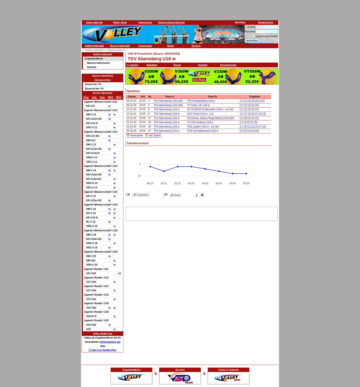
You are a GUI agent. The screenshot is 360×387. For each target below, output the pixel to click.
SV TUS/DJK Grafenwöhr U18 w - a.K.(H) (210, 109)
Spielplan (151, 65)
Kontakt (203, 65)
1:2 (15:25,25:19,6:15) (252, 100)
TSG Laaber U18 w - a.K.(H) (203, 126)
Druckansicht (228, 65)
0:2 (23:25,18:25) (249, 130)
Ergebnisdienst (94, 58)
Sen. (102, 97)
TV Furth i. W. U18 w (198, 105)
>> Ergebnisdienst (114, 50)
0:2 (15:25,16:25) (249, 105)
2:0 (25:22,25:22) (249, 118)
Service (196, 45)
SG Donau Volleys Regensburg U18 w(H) (210, 118)
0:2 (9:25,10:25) (249, 122)
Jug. (94, 97)
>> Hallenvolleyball (93, 50)
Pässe (177, 65)
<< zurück (132, 65)
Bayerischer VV (94, 88)
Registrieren (265, 22)
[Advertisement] (201, 213)
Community (145, 45)
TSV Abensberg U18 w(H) (168, 100)
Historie (91, 67)
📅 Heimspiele (134, 135)
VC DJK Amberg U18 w (200, 122)
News (170, 45)
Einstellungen (202, 194)
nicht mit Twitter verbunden (165, 195)
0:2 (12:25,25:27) (249, 109)
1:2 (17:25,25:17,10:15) (253, 113)
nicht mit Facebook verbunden (127, 195)
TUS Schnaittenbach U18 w (202, 130)
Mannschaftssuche (98, 63)
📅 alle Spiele (153, 135)
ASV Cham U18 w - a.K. (200, 113)
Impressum (145, 22)
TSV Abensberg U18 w (166, 109)
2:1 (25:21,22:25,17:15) (253, 126)
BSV (118, 97)
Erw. (86, 97)
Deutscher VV (93, 84)
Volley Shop (120, 22)
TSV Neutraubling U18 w (201, 100)
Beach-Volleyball (120, 45)
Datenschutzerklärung (171, 22)
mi (119, 273)
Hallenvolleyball (94, 45)
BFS (110, 97)
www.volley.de (94, 22)
